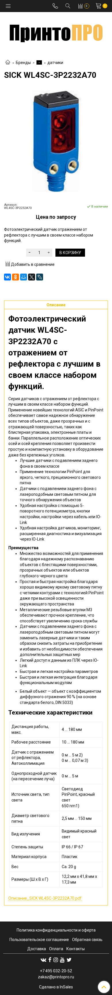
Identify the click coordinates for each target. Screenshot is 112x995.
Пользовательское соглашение (39, 939)
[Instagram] (55, 959)
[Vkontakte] (43, 959)
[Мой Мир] (23, 277)
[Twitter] (69, 959)
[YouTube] (62, 959)
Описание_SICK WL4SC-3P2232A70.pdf (45, 898)
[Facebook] (49, 959)
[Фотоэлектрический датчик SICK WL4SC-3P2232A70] (56, 141)
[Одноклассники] (15, 277)
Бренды (23, 62)
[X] (31, 277)
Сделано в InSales (56, 987)
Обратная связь (87, 939)
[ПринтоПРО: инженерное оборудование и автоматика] (56, 31)
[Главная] (7, 62)
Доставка (36, 948)
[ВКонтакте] (7, 277)
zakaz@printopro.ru (56, 977)
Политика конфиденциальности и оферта (56, 930)
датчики (55, 62)
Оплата (56, 948)
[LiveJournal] (39, 277)
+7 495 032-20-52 (56, 971)
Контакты (75, 948)
